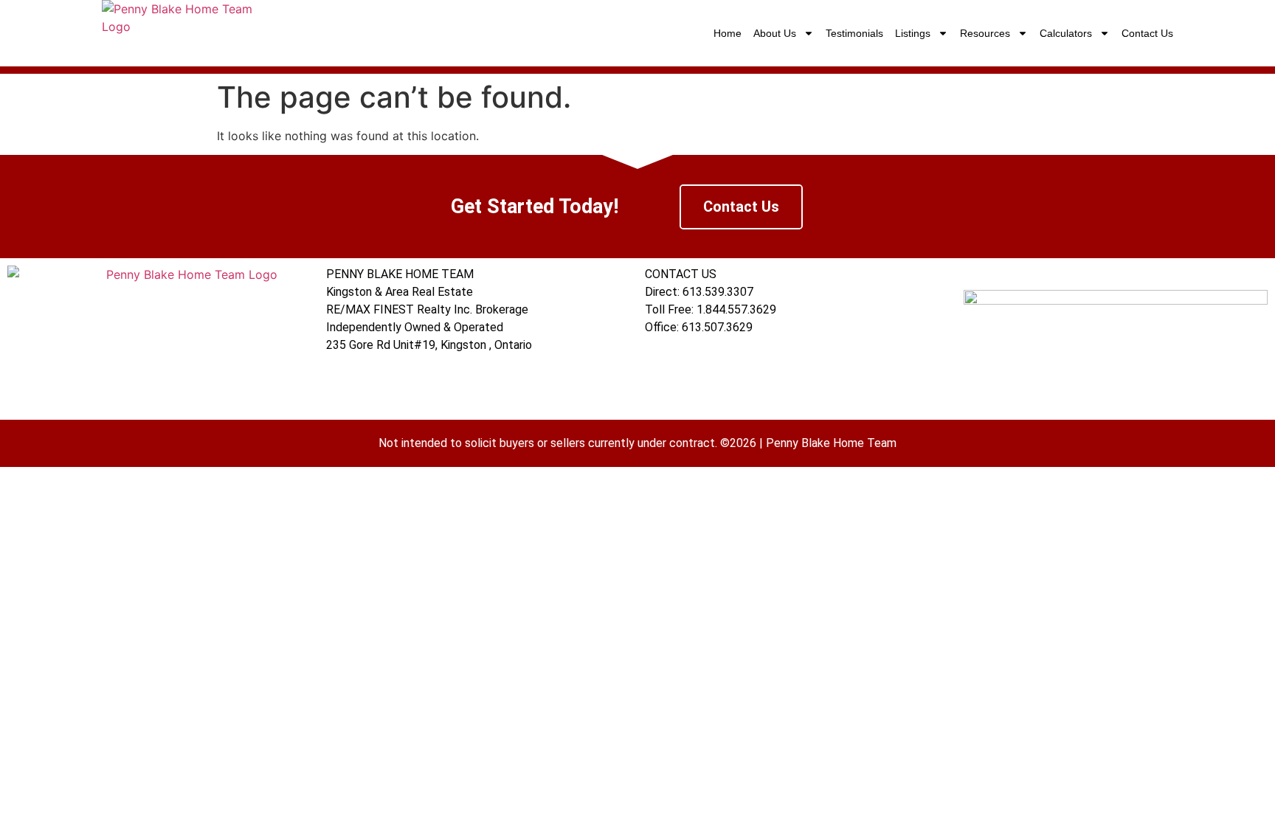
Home (727, 33)
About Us (774, 33)
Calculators (1066, 33)
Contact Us (1147, 33)
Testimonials (854, 33)
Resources (985, 33)
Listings (912, 33)
